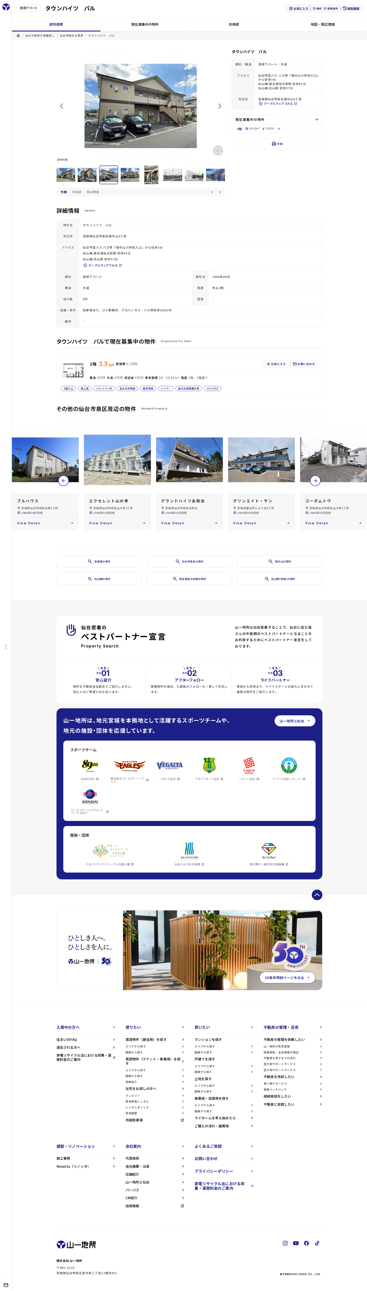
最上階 (85, 388)
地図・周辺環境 (323, 24)
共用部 (234, 24)
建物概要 (56, 24)
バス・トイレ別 (104, 388)
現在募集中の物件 (145, 24)
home (18, 35)
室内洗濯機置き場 (188, 388)
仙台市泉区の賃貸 (71, 35)
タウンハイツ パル (101, 35)
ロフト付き (212, 388)
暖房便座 (148, 388)
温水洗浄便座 (127, 388)
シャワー (166, 388)
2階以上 (68, 388)
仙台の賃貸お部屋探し (40, 35)
